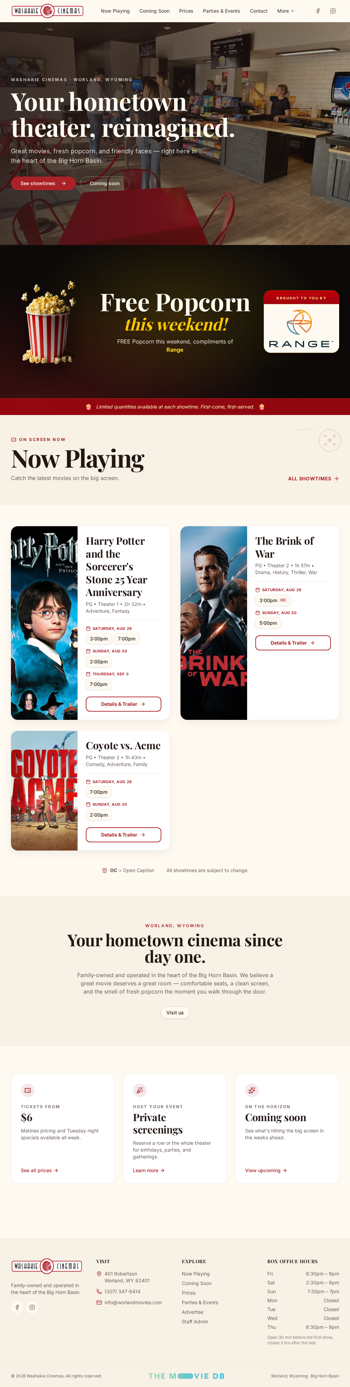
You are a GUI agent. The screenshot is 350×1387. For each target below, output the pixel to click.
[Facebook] (318, 11)
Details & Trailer (119, 704)
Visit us (175, 1012)
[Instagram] (333, 11)
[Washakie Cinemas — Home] (47, 10)
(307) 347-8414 (122, 1291)
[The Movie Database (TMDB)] (186, 1376)
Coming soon (105, 183)
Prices (186, 11)
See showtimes (38, 183)
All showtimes (310, 478)
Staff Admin (195, 1321)
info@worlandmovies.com (133, 1302)
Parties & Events (221, 11)
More (283, 11)
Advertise (192, 1312)
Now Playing (115, 11)
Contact (259, 11)
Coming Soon (154, 11)
